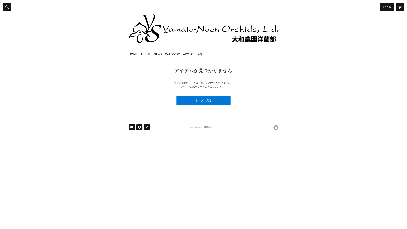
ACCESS (188, 54)
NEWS (158, 54)
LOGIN (387, 7)
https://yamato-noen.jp (275, 127)
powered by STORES (200, 127)
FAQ (199, 54)
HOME (133, 54)
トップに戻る (204, 100)
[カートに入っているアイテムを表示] (400, 7)
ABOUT (146, 54)
